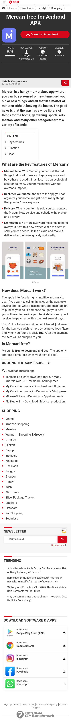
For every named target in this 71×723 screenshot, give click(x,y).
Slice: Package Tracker (19, 497)
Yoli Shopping (14, 513)
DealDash (11, 466)
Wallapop (11, 461)
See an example (59, 545)
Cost (11, 154)
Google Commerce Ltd (26, 57)
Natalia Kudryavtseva (14, 81)
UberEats (11, 502)
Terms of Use (27, 704)
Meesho (10, 429)
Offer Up (10, 440)
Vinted (9, 419)
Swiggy (10, 471)
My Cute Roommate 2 (19, 391)
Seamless (11, 518)
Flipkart (10, 445)
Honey (9, 482)
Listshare (11, 508)
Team (16, 704)
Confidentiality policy (46, 704)
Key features (16, 142)
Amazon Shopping (17, 424)
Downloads (27, 8)
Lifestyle (42, 8)
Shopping (56, 8)
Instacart (11, 455)
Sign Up (8, 704)
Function (13, 148)
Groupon (11, 476)
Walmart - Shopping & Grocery (24, 434)
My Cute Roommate (18, 386)
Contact (63, 704)
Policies (36, 708)
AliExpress (12, 492)
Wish (8, 487)
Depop (9, 450)
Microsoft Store (15, 396)
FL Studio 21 (13, 401)
